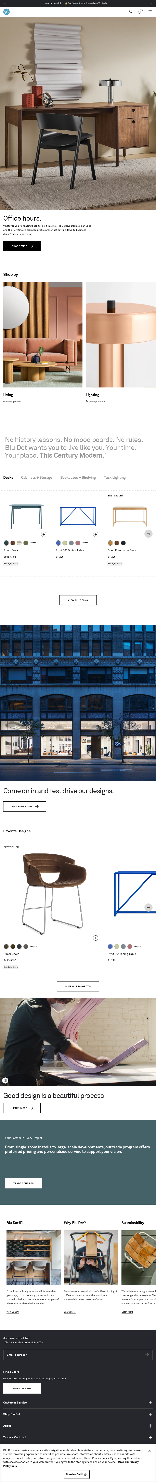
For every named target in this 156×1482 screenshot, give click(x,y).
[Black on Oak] (123, 543)
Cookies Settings (76, 1474)
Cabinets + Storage (36, 477)
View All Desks (78, 601)
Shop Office (19, 246)
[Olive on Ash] (25, 543)
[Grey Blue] (71, 543)
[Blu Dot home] (6, 12)
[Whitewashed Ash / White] (19, 543)
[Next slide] (148, 534)
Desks (8, 477)
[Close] (149, 1450)
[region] (78, 1463)
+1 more (33, 543)
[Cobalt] (58, 543)
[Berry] (77, 543)
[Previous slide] (7, 534)
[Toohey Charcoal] (25, 946)
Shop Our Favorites (78, 987)
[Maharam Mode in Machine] (19, 946)
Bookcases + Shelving (78, 477)
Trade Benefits (23, 1184)
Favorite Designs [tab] (16, 831)
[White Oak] (110, 543)
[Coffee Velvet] (6, 946)
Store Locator (21, 1389)
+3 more (85, 543)
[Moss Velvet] (12, 946)
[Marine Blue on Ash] (6, 543)
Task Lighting (115, 477)
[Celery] (64, 543)
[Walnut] (12, 543)
